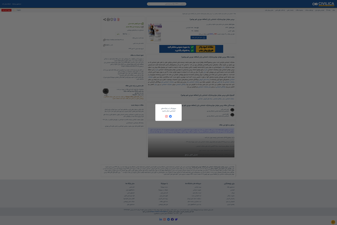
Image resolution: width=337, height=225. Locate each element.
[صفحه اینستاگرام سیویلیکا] (166, 116)
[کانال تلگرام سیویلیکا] (170, 116)
